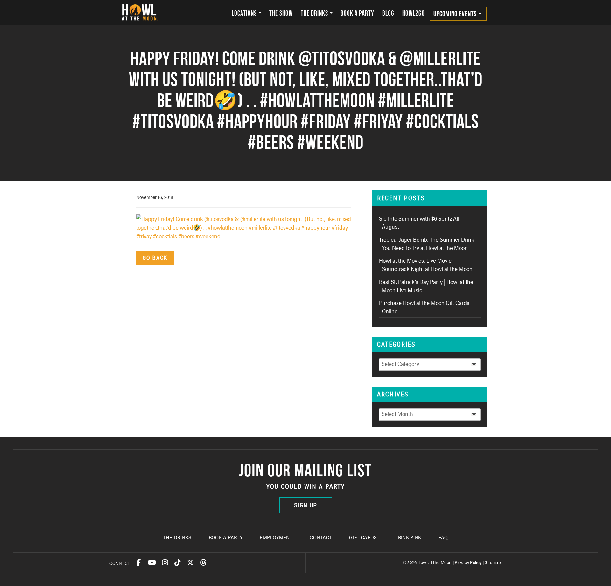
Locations (245, 13)
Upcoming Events (455, 13)
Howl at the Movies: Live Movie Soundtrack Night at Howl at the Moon (426, 264)
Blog (388, 13)
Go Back (155, 257)
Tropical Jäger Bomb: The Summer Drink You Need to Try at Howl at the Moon (426, 243)
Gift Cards (363, 537)
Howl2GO (413, 13)
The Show (281, 13)
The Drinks (315, 13)
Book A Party (225, 537)
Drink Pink (407, 537)
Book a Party (357, 13)
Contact (321, 537)
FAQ (443, 537)
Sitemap (493, 562)
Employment (276, 537)
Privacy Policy (468, 562)
